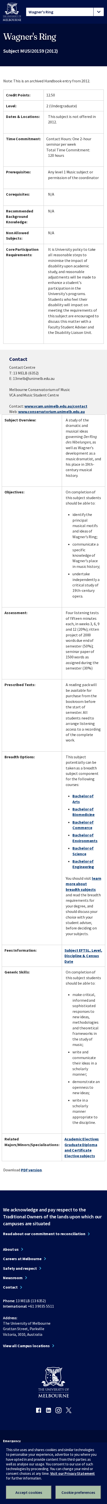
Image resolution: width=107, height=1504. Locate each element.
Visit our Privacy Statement (72, 1473)
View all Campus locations (26, 1345)
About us (11, 1249)
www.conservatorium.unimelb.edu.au (51, 411)
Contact (10, 1287)
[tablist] (65, 11)
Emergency (12, 1441)
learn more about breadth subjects (83, 884)
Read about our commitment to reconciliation (44, 1233)
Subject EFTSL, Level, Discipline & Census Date (83, 956)
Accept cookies (28, 1492)
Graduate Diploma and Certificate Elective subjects (80, 1150)
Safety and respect (20, 1268)
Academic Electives (81, 1138)
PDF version (31, 1169)
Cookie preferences (78, 1492)
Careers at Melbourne (22, 1258)
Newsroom (13, 1277)
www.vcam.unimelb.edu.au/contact (55, 406)
